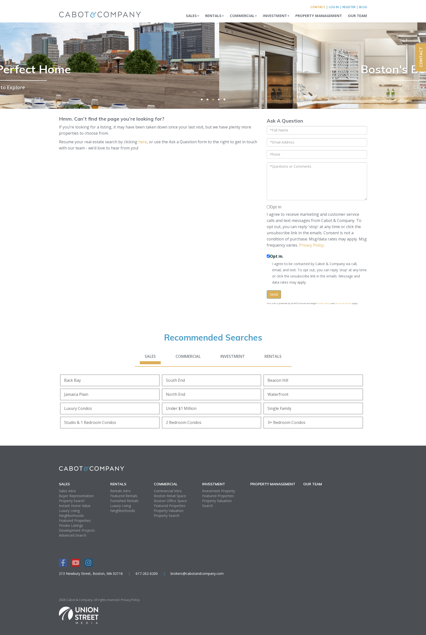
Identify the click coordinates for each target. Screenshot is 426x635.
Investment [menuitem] (275, 15)
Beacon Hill (277, 380)
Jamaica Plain (76, 394)
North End (175, 394)
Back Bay (72, 380)
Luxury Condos (78, 408)
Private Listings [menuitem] (71, 525)
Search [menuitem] (207, 505)
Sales (150, 356)
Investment (232, 356)
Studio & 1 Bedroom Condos (90, 422)
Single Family (279, 408)
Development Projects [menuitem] (77, 530)
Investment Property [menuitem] (218, 491)
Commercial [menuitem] (242, 15)
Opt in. (276, 256)
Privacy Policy (311, 245)
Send (274, 294)
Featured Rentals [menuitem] (123, 495)
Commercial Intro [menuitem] (168, 491)
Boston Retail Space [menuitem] (170, 495)
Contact (317, 7)
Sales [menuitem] (191, 15)
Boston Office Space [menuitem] (170, 500)
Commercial (188, 356)
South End (175, 380)
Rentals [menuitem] (213, 15)
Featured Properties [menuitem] (75, 520)
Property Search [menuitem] (72, 500)
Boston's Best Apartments (213, 69)
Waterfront (277, 394)
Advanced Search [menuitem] (72, 535)
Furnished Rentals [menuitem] (124, 500)
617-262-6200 (147, 573)
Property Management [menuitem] (318, 15)
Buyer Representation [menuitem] (76, 495)
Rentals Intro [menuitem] (120, 491)
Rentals (273, 356)
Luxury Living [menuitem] (69, 510)
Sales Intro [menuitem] (67, 491)
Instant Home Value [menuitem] (74, 505)
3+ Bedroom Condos (286, 422)
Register (348, 7)
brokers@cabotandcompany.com (197, 573)
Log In (334, 7)
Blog (363, 7)
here (142, 142)
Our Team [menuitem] (357, 15)
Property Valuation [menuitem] (168, 510)
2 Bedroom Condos (183, 422)
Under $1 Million (181, 408)
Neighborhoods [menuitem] (71, 515)
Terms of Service (343, 303)
